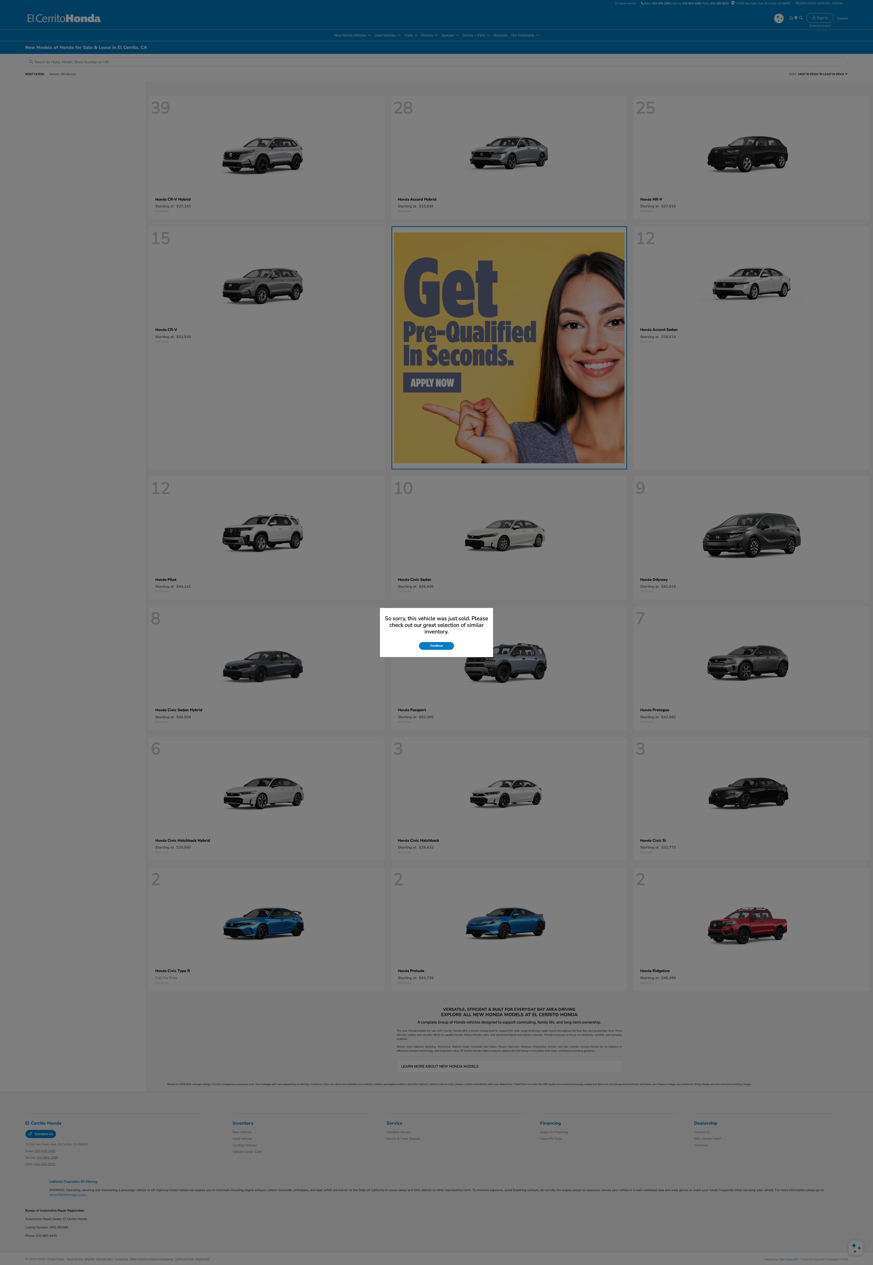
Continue (436, 646)
